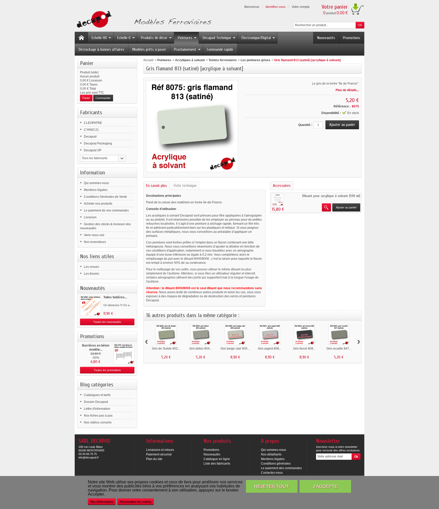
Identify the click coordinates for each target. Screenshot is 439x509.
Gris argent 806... (269, 348)
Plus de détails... (347, 90)
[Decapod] (143, 20)
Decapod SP (92, 150)
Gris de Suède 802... (166, 348)
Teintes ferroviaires (223, 60)
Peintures (185, 38)
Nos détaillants (271, 454)
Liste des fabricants (216, 463)
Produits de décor (154, 38)
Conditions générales (276, 463)
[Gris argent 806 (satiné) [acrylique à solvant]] (270, 334)
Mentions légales (95, 190)
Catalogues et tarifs (97, 395)
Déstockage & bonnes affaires (101, 49)
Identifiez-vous (275, 7)
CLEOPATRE (93, 123)
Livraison (90, 217)
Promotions (351, 38)
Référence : (342, 106)
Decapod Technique (217, 38)
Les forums (91, 273)
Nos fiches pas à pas (98, 415)
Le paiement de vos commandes (106, 210)
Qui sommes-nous (96, 183)
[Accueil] (81, 38)
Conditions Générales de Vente (105, 197)
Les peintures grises (255, 60)
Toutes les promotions (107, 370)
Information (92, 172)
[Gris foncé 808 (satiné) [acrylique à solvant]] (304, 334)
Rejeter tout (271, 486)
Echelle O (124, 38)
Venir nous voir (94, 235)
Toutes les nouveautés (107, 321)
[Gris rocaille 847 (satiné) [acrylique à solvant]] (339, 334)
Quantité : (305, 125)
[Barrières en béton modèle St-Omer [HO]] (124, 353)
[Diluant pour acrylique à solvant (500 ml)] (278, 200)
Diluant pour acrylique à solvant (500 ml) (331, 196)
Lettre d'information (97, 409)
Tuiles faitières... (115, 297)
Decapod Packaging (98, 143)
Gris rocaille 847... (338, 348)
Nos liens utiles (97, 256)
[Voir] (326, 207)
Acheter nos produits (98, 203)
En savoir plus (156, 185)
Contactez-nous (272, 472)
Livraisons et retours (160, 450)
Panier (86, 63)
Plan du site (154, 459)
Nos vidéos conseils (98, 422)
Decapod (90, 136)
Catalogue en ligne (216, 459)
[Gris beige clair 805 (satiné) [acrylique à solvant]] (235, 334)
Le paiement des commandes (281, 468)
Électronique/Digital (256, 38)
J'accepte (325, 486)
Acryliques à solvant (190, 60)
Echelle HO (99, 38)
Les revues (91, 267)
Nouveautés (326, 38)
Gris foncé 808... (304, 348)
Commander (103, 98)
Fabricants (91, 112)
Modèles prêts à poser (149, 49)
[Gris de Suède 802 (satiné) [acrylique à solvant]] (166, 334)
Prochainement (185, 49)
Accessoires (282, 185)
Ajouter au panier (346, 207)
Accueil (148, 60)
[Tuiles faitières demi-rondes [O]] (90, 305)
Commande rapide (220, 49)
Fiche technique (185, 185)
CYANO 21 (91, 130)
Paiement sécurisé (159, 454)
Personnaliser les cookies (135, 501)
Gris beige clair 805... (235, 348)
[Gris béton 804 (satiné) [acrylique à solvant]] (201, 334)
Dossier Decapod (96, 402)
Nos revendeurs (95, 242)
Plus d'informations (101, 501)
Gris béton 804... (200, 348)
